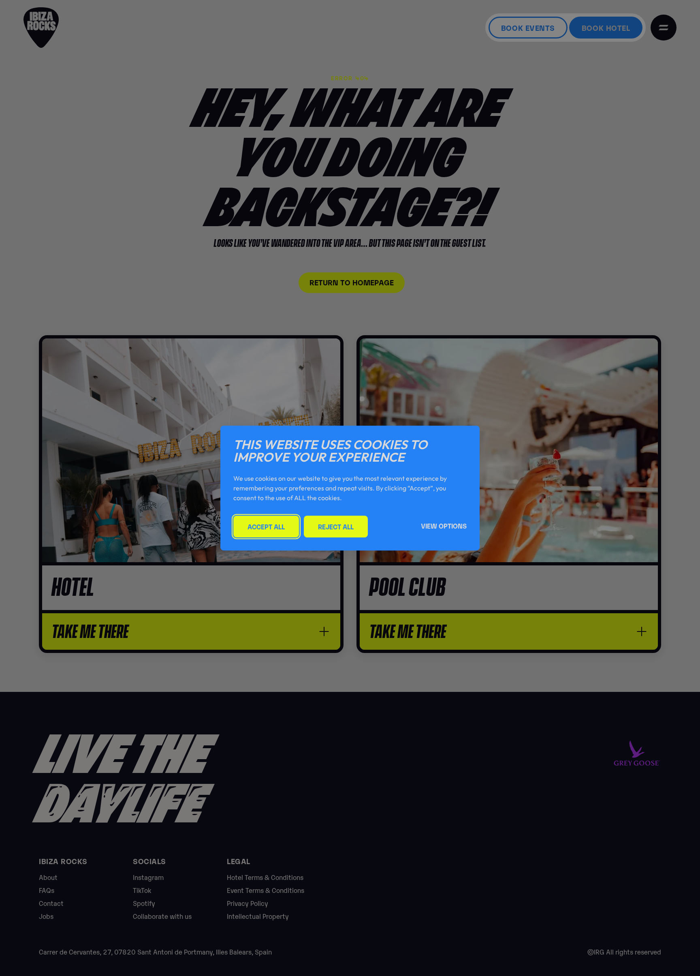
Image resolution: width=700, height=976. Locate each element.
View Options (444, 525)
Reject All (336, 526)
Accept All (266, 526)
